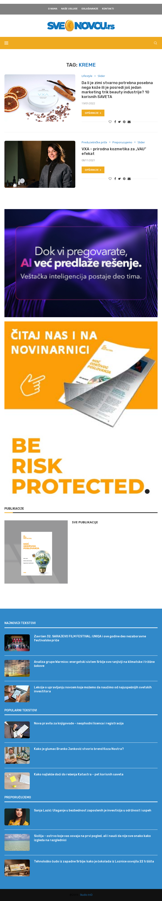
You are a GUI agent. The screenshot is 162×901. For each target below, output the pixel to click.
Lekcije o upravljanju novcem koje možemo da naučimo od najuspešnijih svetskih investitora (93, 689)
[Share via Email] (129, 122)
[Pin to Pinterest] (124, 122)
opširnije (92, 112)
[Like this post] (110, 122)
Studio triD (86, 895)
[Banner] (81, 468)
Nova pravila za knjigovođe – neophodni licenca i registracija (79, 723)
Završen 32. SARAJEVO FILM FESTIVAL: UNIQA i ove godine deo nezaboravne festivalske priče (90, 638)
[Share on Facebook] (115, 122)
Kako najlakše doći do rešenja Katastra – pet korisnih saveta (78, 774)
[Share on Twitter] (119, 122)
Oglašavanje (89, 8)
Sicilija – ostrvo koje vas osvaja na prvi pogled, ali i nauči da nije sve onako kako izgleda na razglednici (92, 838)
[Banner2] (81, 263)
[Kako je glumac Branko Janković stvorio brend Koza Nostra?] (17, 755)
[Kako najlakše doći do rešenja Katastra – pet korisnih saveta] (17, 780)
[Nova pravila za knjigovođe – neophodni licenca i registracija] (17, 729)
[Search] (155, 43)
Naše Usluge (69, 8)
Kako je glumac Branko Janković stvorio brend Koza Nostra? (79, 749)
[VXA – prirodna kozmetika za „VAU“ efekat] (39, 164)
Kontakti (108, 8)
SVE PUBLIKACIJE (85, 522)
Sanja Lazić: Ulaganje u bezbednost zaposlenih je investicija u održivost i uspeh (92, 810)
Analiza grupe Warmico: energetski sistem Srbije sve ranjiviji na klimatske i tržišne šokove (94, 664)
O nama (52, 8)
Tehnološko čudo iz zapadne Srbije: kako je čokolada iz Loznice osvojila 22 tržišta (94, 861)
